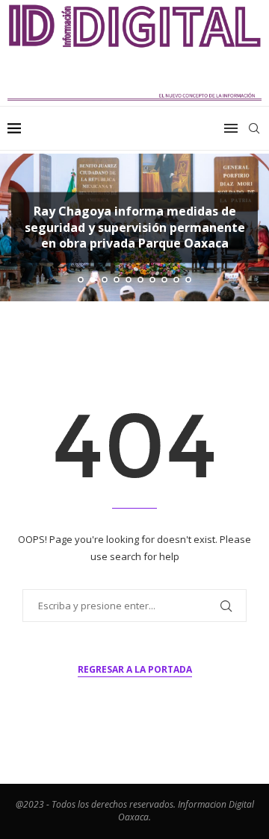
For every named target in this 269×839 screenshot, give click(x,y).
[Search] (254, 128)
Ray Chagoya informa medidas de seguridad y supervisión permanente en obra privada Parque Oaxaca (135, 227)
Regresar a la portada (135, 669)
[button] (20, 226)
